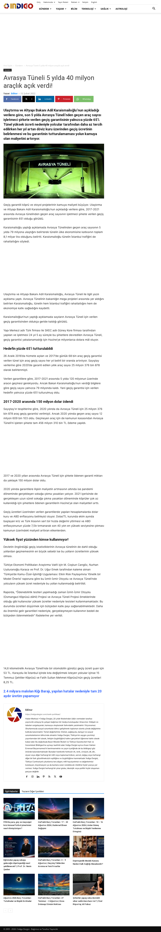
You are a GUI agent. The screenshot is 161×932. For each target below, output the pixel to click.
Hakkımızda (48, 2)
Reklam (74, 2)
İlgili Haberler (11, 791)
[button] (154, 8)
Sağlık (104, 8)
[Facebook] (28, 777)
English (94, 2)
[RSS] (50, 777)
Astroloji (121, 8)
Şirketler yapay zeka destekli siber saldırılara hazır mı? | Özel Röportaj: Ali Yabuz (87, 901)
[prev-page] (5, 910)
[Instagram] (33, 777)
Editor (14, 93)
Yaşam (60, 8)
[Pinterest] (44, 777)
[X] (56, 777)
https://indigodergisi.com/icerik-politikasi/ (42, 714)
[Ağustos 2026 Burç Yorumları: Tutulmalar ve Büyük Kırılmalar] (19, 884)
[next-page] (10, 910)
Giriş (38, 2)
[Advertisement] (80, 39)
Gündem (44, 8)
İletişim (85, 2)
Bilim (74, 8)
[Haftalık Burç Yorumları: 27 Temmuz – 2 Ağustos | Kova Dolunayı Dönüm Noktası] (53, 884)
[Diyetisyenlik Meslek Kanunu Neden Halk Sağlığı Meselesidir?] (88, 847)
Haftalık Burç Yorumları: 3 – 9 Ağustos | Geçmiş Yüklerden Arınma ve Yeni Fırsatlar (52, 863)
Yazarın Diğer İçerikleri (33, 791)
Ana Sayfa (7, 65)
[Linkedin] (39, 777)
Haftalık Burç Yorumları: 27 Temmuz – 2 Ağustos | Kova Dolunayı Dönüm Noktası (51, 901)
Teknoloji (88, 8)
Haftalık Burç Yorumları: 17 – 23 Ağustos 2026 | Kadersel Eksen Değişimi (53, 825)
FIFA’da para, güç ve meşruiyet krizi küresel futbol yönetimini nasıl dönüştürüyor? (17, 825)
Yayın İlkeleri (63, 2)
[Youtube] (61, 777)
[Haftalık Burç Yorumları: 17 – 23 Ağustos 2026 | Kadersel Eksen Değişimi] (53, 808)
